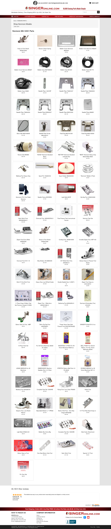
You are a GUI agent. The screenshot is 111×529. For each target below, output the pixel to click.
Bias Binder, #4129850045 (44, 261)
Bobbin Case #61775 (88, 70)
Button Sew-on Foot (23, 453)
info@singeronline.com (20, 521)
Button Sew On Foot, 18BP (23, 324)
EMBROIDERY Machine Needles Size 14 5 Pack (44, 369)
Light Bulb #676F (66, 197)
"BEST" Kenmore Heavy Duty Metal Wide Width (88, 155)
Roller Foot (88, 389)
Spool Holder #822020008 (66, 176)
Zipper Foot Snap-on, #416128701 (88, 283)
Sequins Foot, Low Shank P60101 (23, 411)
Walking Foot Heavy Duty (23, 176)
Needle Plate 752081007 (66, 91)
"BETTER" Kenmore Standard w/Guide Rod (66, 155)
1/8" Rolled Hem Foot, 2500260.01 (66, 262)
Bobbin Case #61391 (66, 70)
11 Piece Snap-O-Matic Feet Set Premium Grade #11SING (23, 304)
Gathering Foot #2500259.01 (66, 303)
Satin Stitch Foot (66, 453)
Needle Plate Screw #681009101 (44, 134)
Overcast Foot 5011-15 (23, 261)
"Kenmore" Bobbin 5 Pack (88, 176)
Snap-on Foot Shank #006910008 (23, 49)
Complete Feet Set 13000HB (45, 389)
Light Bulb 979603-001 (23, 432)
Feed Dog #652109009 (87, 133)
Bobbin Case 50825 (23, 91)
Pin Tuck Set (23, 474)
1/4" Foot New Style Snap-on (88, 411)
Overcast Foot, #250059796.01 (44, 218)
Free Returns (59, 16)
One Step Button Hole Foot (44, 453)
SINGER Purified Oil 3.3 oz (87, 324)
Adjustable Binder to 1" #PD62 (44, 411)
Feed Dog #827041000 (66, 133)
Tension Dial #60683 (23, 155)
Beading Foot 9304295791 (23, 389)
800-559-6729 (14, 520)
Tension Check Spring (45, 48)
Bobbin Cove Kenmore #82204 (87, 48)
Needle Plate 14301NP (44, 91)
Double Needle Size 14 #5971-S (66, 283)
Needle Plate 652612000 (66, 112)
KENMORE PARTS (21, 20)
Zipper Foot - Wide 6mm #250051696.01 (45, 304)
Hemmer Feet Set (88, 218)
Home (15, 20)
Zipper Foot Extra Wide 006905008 (23, 240)
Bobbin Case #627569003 (45, 70)
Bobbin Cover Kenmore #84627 (23, 70)
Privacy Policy (93, 527)
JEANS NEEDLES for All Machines (23, 369)
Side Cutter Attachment (87, 432)
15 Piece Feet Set (23, 346)
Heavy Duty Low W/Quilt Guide (45, 282)
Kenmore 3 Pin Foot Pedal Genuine (23, 198)
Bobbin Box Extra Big (45, 432)
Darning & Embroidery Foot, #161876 (88, 304)
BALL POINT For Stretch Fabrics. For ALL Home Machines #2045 (88, 347)
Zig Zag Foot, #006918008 (87, 197)
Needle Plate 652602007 (45, 112)
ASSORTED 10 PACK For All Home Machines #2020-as (66, 346)
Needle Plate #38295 (88, 112)
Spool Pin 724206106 (45, 176)
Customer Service (30, 16)
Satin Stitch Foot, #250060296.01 (23, 219)
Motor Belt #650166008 (23, 133)
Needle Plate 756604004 (23, 112)
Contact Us (45, 16)
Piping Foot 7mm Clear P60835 (66, 389)
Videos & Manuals (94, 16)
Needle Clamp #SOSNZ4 (45, 197)
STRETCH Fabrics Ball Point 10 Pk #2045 (66, 369)
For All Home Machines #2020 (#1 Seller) (44, 346)
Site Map (98, 527)
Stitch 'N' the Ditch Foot (23, 282)
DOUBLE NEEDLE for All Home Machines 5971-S (88, 369)
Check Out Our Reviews (76, 16)
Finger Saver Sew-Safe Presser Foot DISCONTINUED (66, 325)
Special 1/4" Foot (88, 453)
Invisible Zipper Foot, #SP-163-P (88, 240)
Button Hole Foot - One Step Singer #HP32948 (66, 411)
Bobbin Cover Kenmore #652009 (66, 49)
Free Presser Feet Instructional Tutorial (66, 219)
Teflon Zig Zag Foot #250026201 (44, 325)
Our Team (39, 523)
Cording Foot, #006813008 (66, 239)
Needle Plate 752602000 (88, 91)
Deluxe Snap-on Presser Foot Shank (88, 262)
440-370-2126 (22, 520)
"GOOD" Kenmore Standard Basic (45, 155)
